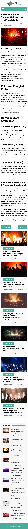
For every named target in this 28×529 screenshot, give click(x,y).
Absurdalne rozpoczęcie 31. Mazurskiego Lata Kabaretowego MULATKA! (13, 410)
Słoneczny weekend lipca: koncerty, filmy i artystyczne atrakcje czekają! (13, 316)
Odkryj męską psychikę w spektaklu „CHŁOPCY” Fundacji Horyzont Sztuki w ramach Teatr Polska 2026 (18, 492)
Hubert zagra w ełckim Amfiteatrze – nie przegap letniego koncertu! (13, 253)
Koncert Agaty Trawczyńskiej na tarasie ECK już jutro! (17, 431)
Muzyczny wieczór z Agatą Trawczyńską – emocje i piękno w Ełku (17, 450)
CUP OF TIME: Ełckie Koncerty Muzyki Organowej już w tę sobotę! (13, 379)
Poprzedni (7, 227)
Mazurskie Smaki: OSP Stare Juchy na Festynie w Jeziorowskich (17, 480)
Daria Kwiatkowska (7, 23)
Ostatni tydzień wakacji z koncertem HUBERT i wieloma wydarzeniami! (18, 470)
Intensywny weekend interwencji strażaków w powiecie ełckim (17, 460)
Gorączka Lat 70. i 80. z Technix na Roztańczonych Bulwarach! (13, 284)
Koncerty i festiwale (7, 25)
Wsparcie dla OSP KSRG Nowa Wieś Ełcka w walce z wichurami (17, 441)
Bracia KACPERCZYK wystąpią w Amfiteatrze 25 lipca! (13, 348)
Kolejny (22, 227)
